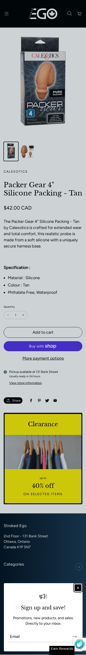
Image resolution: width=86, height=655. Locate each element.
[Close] (78, 587)
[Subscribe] (74, 636)
